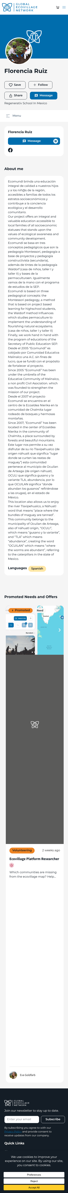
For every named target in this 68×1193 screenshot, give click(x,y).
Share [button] (18, 95)
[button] (57, 7)
